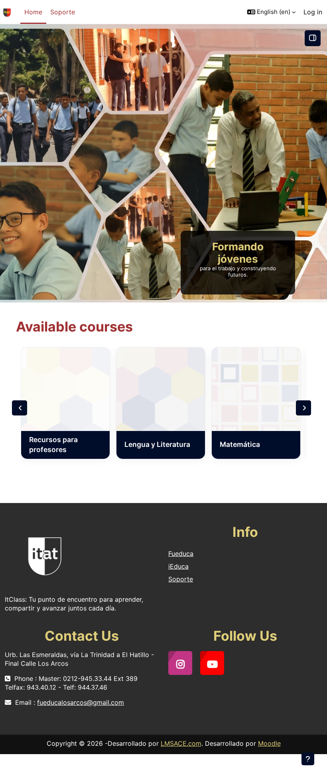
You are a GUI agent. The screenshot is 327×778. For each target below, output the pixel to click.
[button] (271, 12)
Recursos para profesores (53, 444)
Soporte (180, 579)
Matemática (240, 444)
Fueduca (180, 554)
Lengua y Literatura (157, 444)
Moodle (269, 743)
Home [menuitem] (33, 12)
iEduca (178, 566)
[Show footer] (307, 759)
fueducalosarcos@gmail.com (80, 702)
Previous (19, 407)
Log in (312, 12)
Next (303, 407)
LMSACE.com (181, 743)
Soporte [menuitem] (62, 12)
